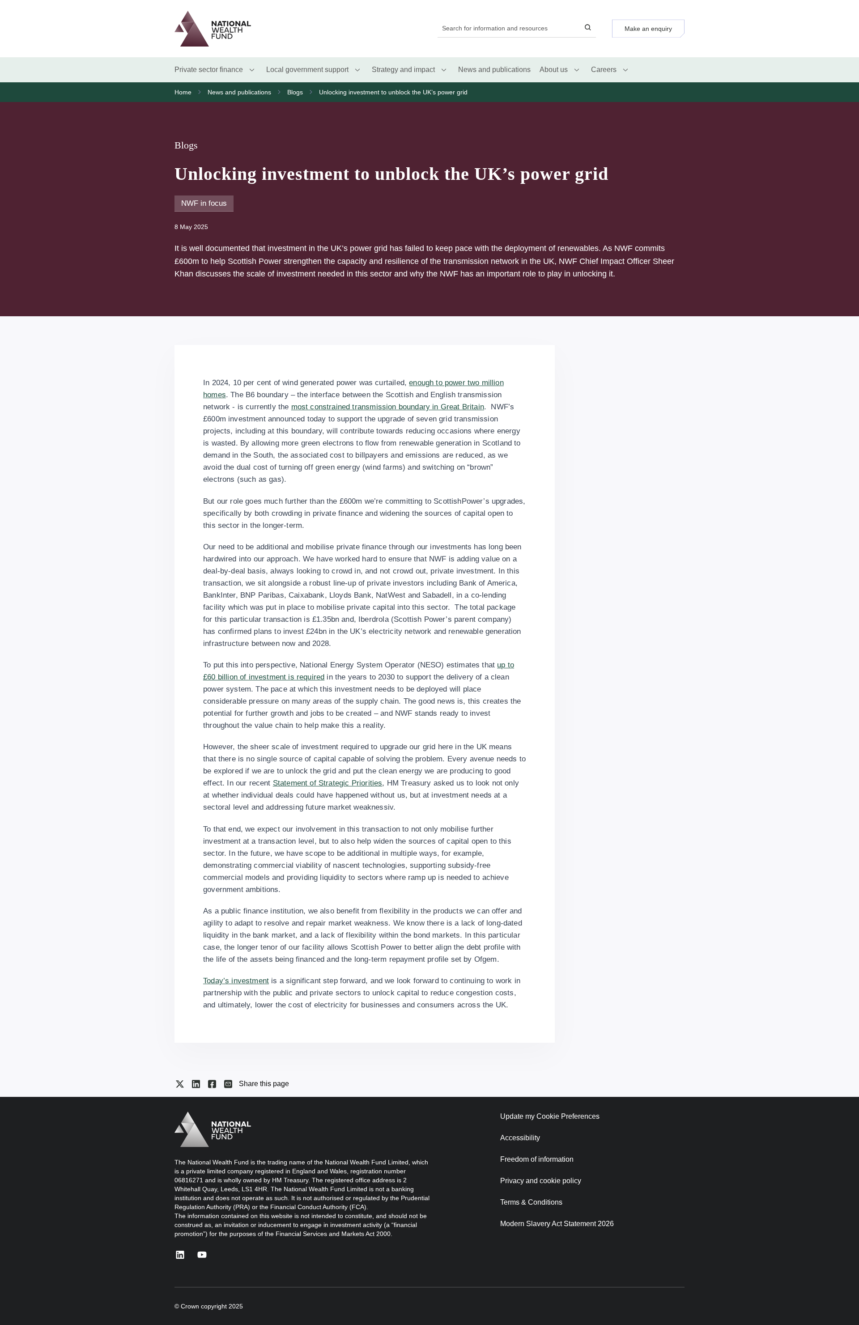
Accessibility (520, 1138)
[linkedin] (180, 1254)
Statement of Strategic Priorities (328, 783)
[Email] (228, 1084)
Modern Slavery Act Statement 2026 (557, 1223)
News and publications (239, 92)
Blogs (295, 92)
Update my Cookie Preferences (550, 1116)
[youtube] (202, 1254)
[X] (179, 1084)
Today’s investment (236, 981)
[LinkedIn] (196, 1084)
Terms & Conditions (531, 1202)
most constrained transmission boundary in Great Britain (387, 407)
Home (182, 92)
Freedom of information (537, 1159)
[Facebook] (212, 1084)
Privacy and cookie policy (540, 1181)
